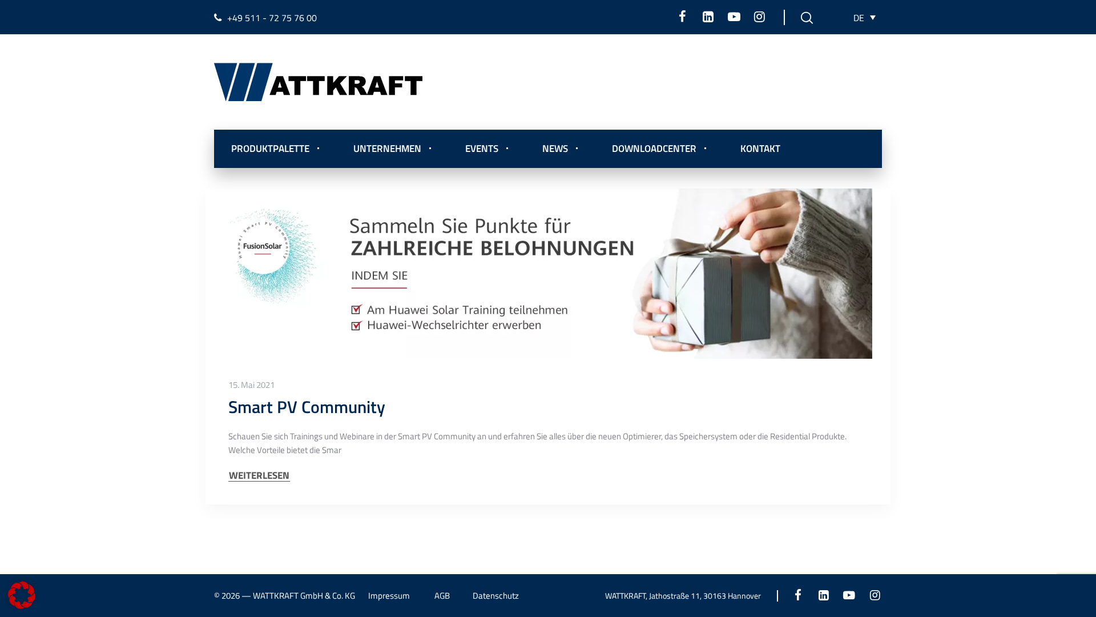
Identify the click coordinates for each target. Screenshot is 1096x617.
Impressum (389, 595)
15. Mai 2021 (251, 385)
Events (481, 148)
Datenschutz (496, 595)
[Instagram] (759, 16)
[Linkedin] (708, 16)
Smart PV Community (306, 407)
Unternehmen (387, 148)
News (555, 148)
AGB (442, 595)
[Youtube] (734, 16)
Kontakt (760, 148)
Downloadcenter (654, 148)
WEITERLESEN (259, 475)
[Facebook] (682, 16)
